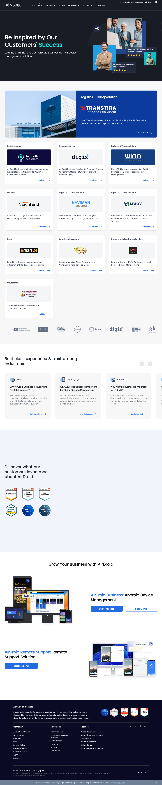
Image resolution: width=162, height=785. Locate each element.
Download (100, 5)
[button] (141, 363)
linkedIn (130, 726)
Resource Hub (57, 732)
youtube (145, 726)
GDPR (15, 755)
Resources (73, 5)
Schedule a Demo (126, 2)
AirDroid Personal (88, 742)
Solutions (49, 5)
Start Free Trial (107, 608)
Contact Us (139, 2)
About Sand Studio (21, 732)
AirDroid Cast (87, 745)
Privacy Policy (19, 745)
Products (36, 5)
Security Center (20, 751)
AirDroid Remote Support (92, 735)
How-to (54, 744)
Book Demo (141, 608)
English (140, 773)
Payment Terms (20, 748)
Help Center (56, 741)
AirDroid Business (88, 732)
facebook (140, 726)
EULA (15, 742)
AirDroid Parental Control (92, 748)
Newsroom (18, 758)
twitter (135, 726)
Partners (87, 5)
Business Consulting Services (60, 736)
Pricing (62, 5)
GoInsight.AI (86, 738)
